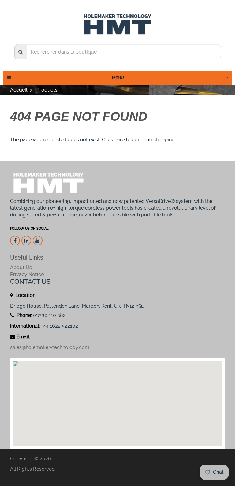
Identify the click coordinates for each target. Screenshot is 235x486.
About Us (21, 267)
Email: (23, 337)
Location (24, 295)
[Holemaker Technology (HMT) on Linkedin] (26, 240)
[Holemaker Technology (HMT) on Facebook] (15, 240)
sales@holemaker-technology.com (49, 347)
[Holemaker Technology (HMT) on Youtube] (38, 240)
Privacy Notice (27, 274)
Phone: (23, 315)
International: (25, 326)
